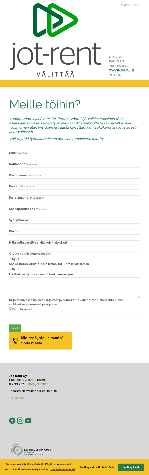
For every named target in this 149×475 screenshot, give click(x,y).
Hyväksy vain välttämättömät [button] (97, 467)
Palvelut (116, 61)
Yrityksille (119, 66)
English (135, 5)
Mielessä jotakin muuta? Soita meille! (42, 340)
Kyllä (15, 259)
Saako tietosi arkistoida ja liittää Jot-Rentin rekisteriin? (49, 264)
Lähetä (15, 328)
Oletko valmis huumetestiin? (30, 253)
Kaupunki (16, 186)
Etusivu (115, 57)
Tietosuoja (16, 398)
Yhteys (115, 75)
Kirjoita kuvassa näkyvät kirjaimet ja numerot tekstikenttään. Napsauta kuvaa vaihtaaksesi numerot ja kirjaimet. (66, 302)
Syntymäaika (18, 220)
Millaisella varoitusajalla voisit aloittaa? (38, 242)
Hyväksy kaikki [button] (131, 467)
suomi (125, 5)
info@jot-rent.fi (38, 384)
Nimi (12, 153)
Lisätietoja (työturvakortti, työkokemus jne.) (41, 274)
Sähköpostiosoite (22, 209)
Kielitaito (16, 231)
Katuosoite (17, 164)
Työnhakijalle (121, 70)
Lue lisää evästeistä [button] (62, 469)
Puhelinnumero (20, 197)
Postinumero (18, 175)
